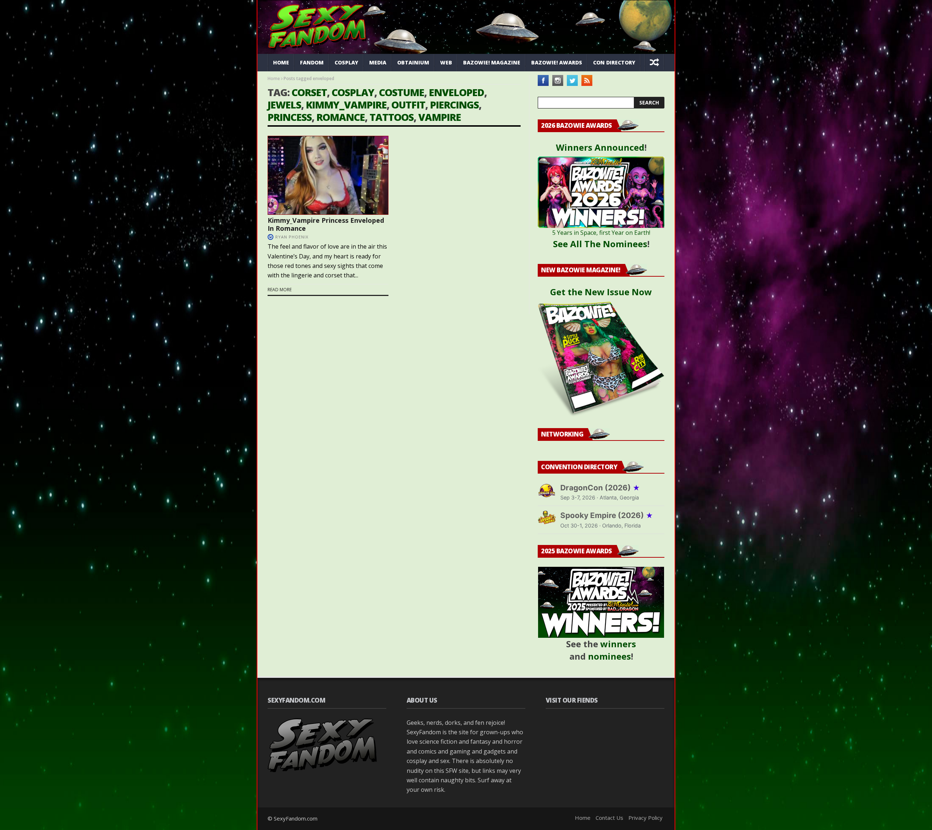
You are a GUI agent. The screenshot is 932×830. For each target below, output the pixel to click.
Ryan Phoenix (291, 237)
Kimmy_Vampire (346, 104)
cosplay (353, 92)
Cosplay (346, 62)
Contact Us (609, 817)
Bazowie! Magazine (491, 62)
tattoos (392, 117)
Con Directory (614, 62)
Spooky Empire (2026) (606, 515)
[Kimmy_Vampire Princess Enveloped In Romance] (328, 175)
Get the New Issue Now (601, 292)
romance (340, 117)
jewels (284, 104)
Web (446, 62)
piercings (454, 104)
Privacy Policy (645, 817)
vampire (439, 117)
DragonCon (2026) (600, 487)
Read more (280, 289)
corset (309, 92)
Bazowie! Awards (556, 62)
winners (618, 644)
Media (377, 62)
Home (281, 62)
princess (290, 117)
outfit (408, 104)
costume (401, 92)
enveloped (456, 92)
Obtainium (413, 62)
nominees (609, 656)
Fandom (312, 62)
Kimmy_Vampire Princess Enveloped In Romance (326, 224)
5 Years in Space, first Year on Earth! (601, 233)
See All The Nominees (600, 244)
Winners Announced (600, 147)
